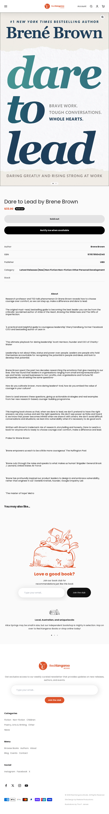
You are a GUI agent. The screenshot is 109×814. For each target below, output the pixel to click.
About (33, 748)
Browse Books (11, 748)
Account (81, 6)
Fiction (7, 719)
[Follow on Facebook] (6, 785)
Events (13, 753)
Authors (24, 748)
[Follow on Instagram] (19, 785)
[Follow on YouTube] (26, 785)
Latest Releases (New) (32, 269)
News (7, 729)
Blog (6, 753)
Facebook (22, 771)
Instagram (9, 771)
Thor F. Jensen (83, 804)
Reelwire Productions (85, 799)
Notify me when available (54, 230)
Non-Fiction (65, 269)
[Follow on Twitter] (13, 785)
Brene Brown (98, 246)
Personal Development (92, 269)
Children (31, 719)
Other (75, 269)
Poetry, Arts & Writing (15, 724)
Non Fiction (51, 269)
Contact (23, 753)
